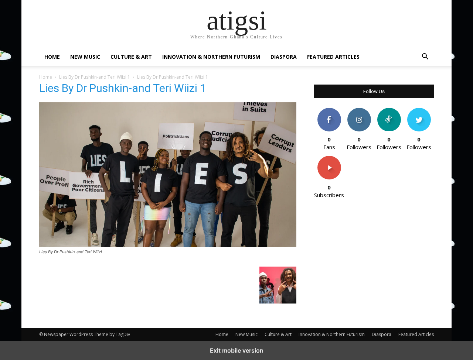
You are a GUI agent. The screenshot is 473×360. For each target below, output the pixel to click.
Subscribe (329, 158)
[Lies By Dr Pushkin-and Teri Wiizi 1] (167, 245)
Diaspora (283, 56)
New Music (85, 56)
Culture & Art (131, 56)
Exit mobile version (236, 350)
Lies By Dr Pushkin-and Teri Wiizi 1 (94, 77)
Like (329, 110)
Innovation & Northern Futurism (211, 56)
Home (52, 56)
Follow (359, 110)
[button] (425, 57)
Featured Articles (333, 56)
